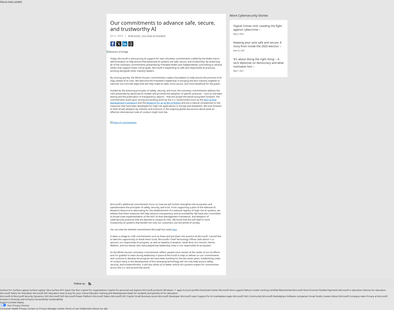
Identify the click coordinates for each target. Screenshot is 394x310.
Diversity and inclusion (22, 299)
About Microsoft (340, 296)
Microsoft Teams (102, 296)
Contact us (32, 308)
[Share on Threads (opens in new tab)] (130, 43)
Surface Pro (6, 290)
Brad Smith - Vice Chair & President (146, 35)
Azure (154, 296)
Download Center (208, 290)
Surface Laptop (21, 290)
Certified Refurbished (280, 290)
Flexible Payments (328, 290)
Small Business (143, 296)
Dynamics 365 (41, 296)
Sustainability (56, 299)
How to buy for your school (74, 293)
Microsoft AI (6, 296)
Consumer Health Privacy (13, 308)
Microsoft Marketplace (274, 296)
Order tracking (261, 290)
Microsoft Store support (231, 290)
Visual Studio (315, 296)
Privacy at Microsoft (377, 296)
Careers (327, 296)
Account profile (191, 290)
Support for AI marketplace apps (215, 296)
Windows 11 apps (172, 290)
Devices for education (374, 290)
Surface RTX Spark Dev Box (66, 290)
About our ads (100, 308)
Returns (248, 290)
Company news (358, 296)
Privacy (43, 308)
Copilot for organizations (94, 290)
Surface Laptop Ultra (40, 290)
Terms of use (72, 308)
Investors (5, 299)
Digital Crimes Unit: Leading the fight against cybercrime (257, 27)
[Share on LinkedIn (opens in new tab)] (124, 43)
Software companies (297, 296)
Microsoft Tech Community (247, 296)
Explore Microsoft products (148, 290)
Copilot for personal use (120, 290)
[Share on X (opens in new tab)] (118, 43)
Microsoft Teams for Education (16, 293)
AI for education (169, 293)
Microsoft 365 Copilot (122, 296)
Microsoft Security (23, 296)
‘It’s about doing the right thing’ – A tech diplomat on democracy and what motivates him (258, 62)
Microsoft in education (350, 290)
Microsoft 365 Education (46, 293)
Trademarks (85, 308)
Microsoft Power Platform (78, 296)
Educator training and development (108, 293)
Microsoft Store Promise (305, 290)
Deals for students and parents (143, 293)
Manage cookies (56, 308)
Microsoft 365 (56, 296)
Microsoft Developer (169, 296)
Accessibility (41, 299)
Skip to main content (11, 1)
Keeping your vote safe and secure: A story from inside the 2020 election (257, 44)
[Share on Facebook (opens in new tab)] (112, 43)
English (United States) (12, 302)
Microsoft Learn (188, 296)
